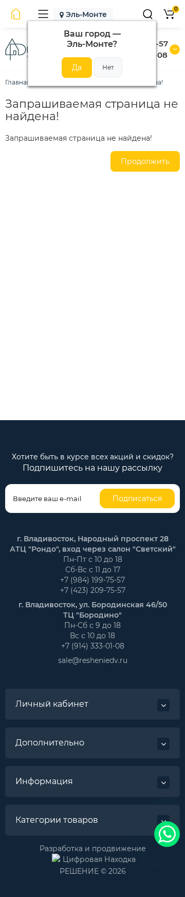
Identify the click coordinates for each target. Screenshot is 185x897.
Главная (17, 82)
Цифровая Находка (99, 858)
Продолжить (145, 161)
